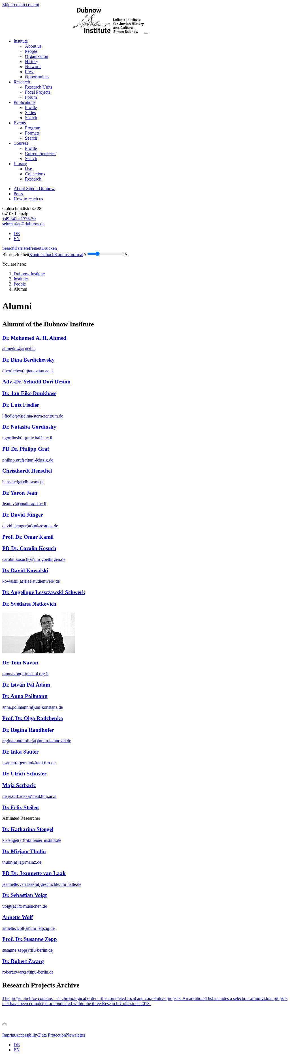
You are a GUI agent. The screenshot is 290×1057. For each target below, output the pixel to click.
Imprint (8, 1035)
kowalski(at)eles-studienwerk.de (31, 581)
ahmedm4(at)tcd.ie (18, 348)
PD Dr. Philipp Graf (25, 449)
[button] (21, 41)
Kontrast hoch (41, 254)
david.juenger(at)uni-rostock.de (30, 525)
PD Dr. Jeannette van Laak (34, 873)
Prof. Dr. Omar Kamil (28, 537)
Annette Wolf (17, 917)
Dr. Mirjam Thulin (24, 851)
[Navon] (38, 651)
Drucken (49, 248)
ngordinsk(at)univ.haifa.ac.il (27, 437)
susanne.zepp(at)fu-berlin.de (27, 950)
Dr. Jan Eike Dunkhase (29, 393)
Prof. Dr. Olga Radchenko (32, 718)
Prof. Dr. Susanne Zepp (29, 939)
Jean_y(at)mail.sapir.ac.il (24, 503)
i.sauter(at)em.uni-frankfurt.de (29, 762)
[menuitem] (33, 46)
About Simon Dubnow (34, 188)
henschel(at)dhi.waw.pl (23, 481)
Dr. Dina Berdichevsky (28, 360)
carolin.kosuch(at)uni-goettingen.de (33, 559)
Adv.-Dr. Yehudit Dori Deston (36, 382)
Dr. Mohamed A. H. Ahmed (34, 338)
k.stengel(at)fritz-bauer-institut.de (31, 840)
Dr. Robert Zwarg (23, 961)
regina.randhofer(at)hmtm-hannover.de (36, 740)
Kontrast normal (68, 254)
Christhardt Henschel (27, 471)
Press (18, 193)
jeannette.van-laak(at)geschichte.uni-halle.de (41, 884)
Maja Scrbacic (19, 785)
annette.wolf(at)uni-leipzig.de (28, 928)
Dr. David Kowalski (25, 570)
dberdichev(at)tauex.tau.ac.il (27, 370)
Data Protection (52, 1035)
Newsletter (75, 1035)
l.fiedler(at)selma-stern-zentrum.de (32, 416)
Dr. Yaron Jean (19, 493)
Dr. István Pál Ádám (26, 685)
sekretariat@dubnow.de (23, 223)
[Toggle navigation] (146, 33)
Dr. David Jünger (22, 515)
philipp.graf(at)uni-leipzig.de (27, 460)
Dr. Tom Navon (20, 663)
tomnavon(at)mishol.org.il (25, 673)
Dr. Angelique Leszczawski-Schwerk (43, 592)
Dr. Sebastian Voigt (24, 895)
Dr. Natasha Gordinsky (29, 427)
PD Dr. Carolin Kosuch (29, 548)
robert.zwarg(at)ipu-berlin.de (28, 972)
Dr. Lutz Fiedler (20, 405)
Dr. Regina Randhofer (28, 730)
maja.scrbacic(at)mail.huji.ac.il (29, 796)
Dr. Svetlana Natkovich (29, 604)
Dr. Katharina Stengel (27, 829)
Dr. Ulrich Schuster (24, 774)
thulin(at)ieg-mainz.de (21, 862)
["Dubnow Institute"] (73, 31)
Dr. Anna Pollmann (25, 696)
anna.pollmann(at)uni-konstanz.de (32, 707)
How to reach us (28, 198)
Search (8, 248)
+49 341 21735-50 (19, 218)
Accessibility (26, 1035)
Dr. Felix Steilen (20, 807)
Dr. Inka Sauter (20, 752)
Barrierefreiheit (27, 248)
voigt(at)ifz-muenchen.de (24, 906)
